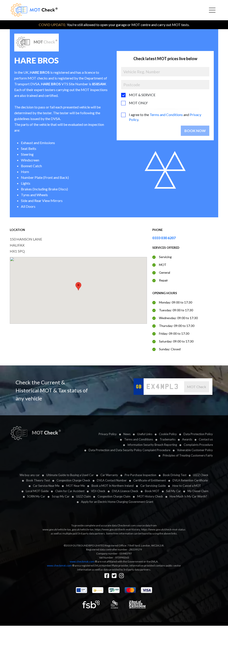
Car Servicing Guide (153, 485)
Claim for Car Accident (69, 491)
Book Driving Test (174, 475)
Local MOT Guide (37, 491)
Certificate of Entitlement (149, 480)
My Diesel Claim (197, 491)
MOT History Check (150, 496)
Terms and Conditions (166, 114)
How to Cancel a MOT (186, 485)
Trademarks (167, 439)
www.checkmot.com (82, 561)
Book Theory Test (38, 480)
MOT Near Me (75, 485)
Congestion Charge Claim (114, 496)
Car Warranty (109, 475)
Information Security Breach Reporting (152, 444)
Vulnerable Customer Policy (195, 450)
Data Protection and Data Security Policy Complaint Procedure (129, 450)
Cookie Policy (168, 434)
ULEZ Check (200, 475)
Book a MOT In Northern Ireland (113, 485)
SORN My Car (36, 496)
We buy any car (30, 475)
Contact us (206, 439)
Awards (187, 439)
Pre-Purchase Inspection (140, 475)
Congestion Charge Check (73, 480)
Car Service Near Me (46, 485)
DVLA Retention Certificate (190, 480)
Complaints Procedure (198, 444)
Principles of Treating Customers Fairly (188, 455)
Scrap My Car (60, 496)
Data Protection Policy (198, 434)
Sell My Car (173, 491)
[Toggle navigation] (212, 10)
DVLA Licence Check (125, 491)
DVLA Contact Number (112, 480)
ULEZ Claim (83, 496)
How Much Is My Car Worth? (188, 496)
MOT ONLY (138, 103)
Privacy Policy (108, 434)
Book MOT (152, 491)
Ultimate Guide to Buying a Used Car (70, 475)
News (126, 434)
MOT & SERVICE (142, 95)
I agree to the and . (165, 117)
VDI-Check (98, 491)
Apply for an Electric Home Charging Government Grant (117, 501)
